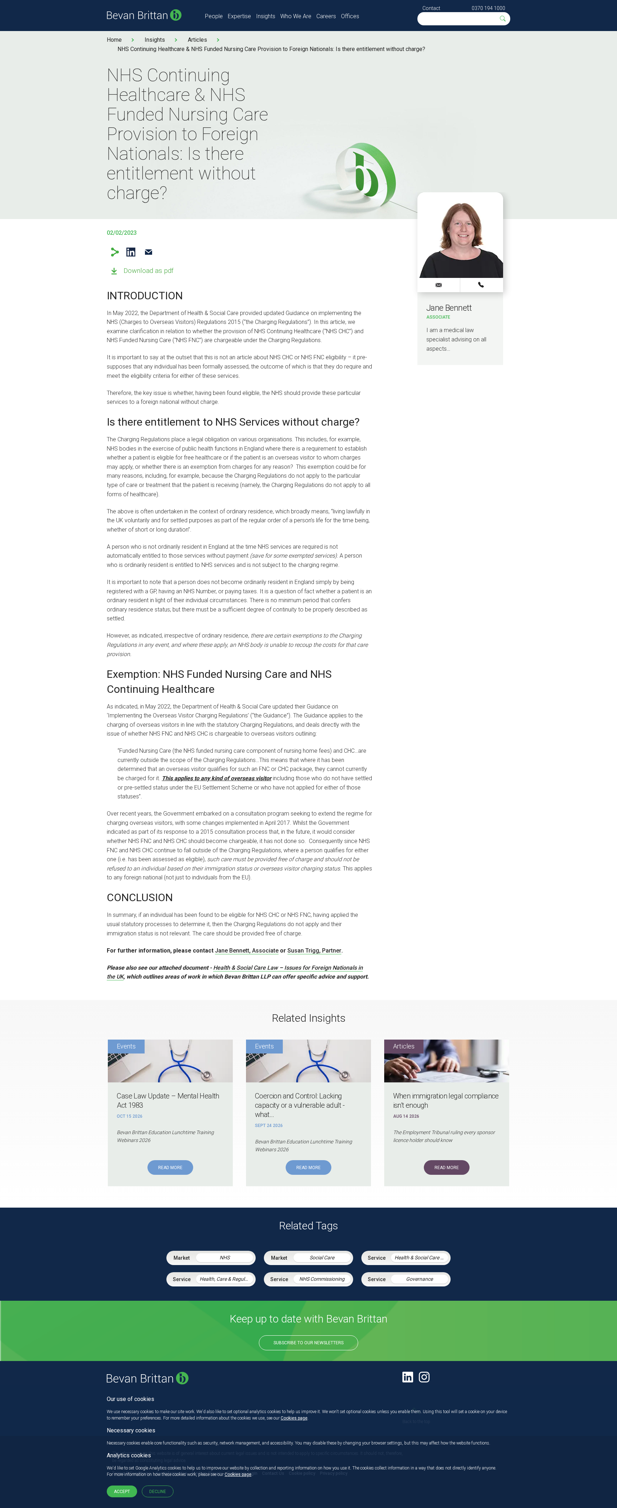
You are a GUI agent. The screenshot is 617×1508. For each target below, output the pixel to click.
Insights (265, 16)
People (214, 16)
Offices (350, 16)
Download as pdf (149, 270)
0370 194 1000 (488, 8)
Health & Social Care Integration (421, 1257)
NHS (225, 1257)
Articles (197, 39)
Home (114, 39)
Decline (157, 1491)
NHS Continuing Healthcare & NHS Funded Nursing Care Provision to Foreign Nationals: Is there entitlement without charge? (271, 49)
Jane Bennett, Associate (247, 950)
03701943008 (481, 285)
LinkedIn (130, 252)
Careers (326, 16)
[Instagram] (424, 1377)
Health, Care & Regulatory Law (226, 1279)
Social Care (322, 1257)
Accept (122, 1491)
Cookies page (294, 1418)
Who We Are (295, 16)
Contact (431, 8)
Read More (170, 1167)
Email (148, 252)
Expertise (239, 16)
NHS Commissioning (322, 1279)
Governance (419, 1279)
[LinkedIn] (407, 1377)
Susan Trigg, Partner (314, 950)
